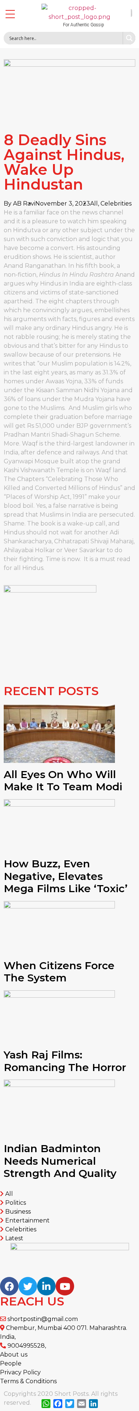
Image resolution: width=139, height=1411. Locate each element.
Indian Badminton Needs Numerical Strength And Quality (60, 1161)
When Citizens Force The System (59, 971)
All (94, 203)
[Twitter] (28, 1286)
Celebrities (116, 203)
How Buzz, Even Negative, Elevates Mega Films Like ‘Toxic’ (66, 876)
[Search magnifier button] (129, 38)
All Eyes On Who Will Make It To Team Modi (63, 780)
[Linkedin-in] (46, 1286)
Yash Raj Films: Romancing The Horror (65, 1061)
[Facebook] (9, 1286)
